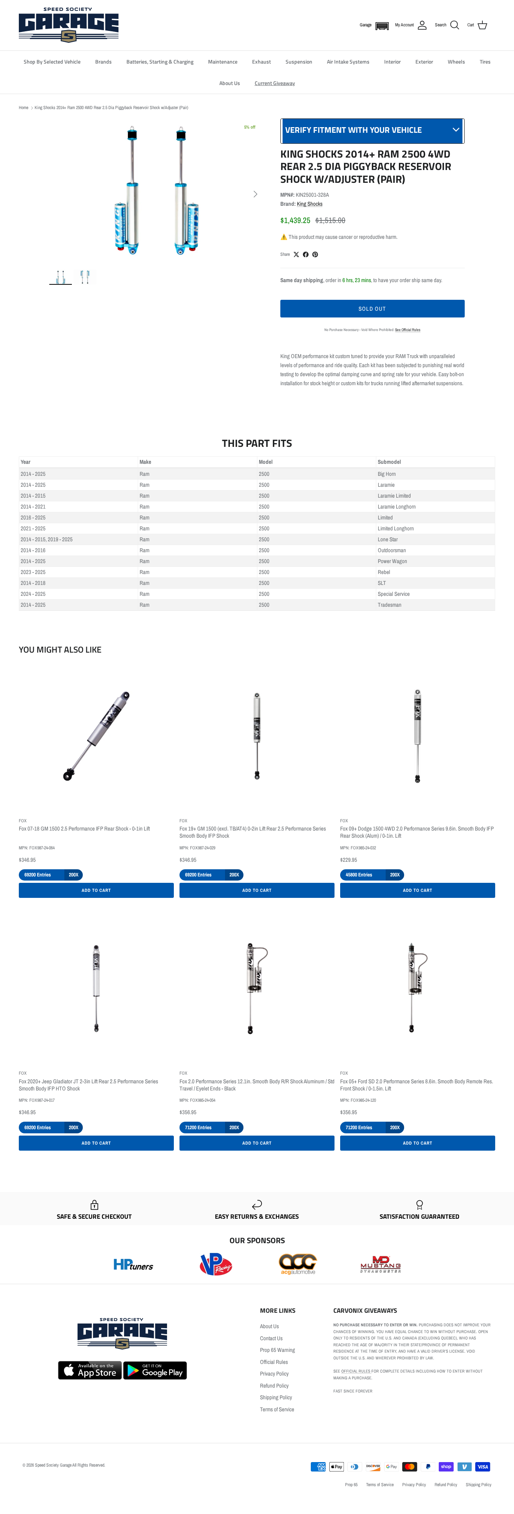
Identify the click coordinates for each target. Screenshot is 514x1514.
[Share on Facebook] (306, 254)
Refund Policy (274, 1385)
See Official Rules (407, 329)
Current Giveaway (275, 83)
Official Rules (274, 1362)
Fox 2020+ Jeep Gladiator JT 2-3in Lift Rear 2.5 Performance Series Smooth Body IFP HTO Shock (88, 1085)
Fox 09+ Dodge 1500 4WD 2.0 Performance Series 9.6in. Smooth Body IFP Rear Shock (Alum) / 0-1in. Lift (417, 832)
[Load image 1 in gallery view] (156, 190)
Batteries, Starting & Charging (159, 61)
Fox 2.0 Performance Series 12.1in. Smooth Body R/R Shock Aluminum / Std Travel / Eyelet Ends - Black (257, 1085)
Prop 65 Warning (277, 1350)
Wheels (456, 61)
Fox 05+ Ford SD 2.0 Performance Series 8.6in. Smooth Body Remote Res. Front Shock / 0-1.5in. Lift (416, 1085)
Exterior (424, 61)
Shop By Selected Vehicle (52, 61)
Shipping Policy (276, 1397)
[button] (380, 26)
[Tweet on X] (296, 254)
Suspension (299, 61)
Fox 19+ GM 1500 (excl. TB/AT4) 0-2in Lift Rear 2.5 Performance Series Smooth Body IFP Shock (252, 832)
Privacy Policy (274, 1373)
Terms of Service (277, 1409)
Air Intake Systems (348, 61)
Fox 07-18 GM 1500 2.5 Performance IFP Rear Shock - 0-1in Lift (84, 828)
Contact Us (271, 1338)
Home (23, 108)
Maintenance (222, 61)
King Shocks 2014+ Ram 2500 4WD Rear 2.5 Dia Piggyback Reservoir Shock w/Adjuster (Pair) (111, 108)
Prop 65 (351, 1485)
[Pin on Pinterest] (315, 254)
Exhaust (261, 61)
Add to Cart (96, 890)
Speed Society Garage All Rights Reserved (69, 1465)
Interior (392, 61)
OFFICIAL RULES (356, 1371)
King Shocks (309, 204)
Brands (103, 61)
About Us (229, 83)
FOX (23, 820)
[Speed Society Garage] (69, 25)
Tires (485, 61)
